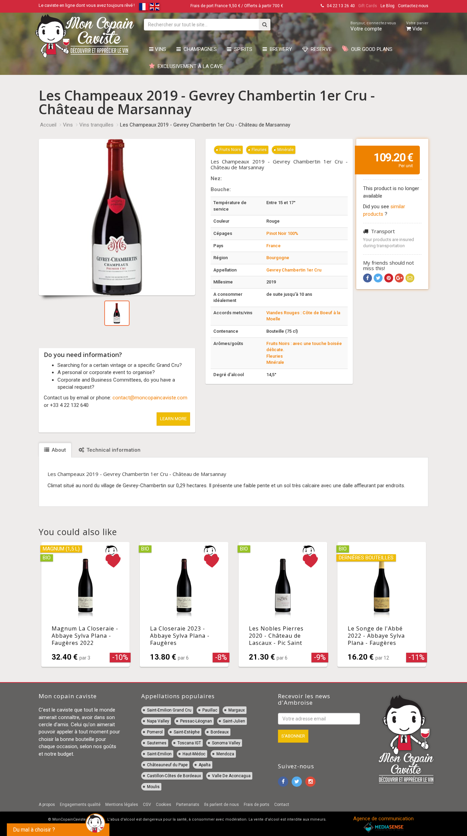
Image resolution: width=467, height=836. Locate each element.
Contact (281, 804)
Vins (160, 49)
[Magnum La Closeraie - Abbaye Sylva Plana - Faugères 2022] (85, 604)
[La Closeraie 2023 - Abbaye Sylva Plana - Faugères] (184, 604)
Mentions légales (121, 804)
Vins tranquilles (96, 125)
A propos (47, 804)
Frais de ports (256, 804)
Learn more (173, 418)
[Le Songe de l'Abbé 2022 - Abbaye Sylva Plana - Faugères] (381, 604)
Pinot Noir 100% (282, 233)
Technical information (113, 450)
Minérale (285, 149)
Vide (417, 26)
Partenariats (187, 804)
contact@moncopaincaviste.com (149, 398)
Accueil (48, 125)
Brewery (279, 49)
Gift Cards (367, 5)
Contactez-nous (413, 5)
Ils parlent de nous (221, 804)
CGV (147, 804)
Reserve (320, 49)
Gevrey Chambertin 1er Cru (293, 270)
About (58, 450)
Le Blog (388, 5)
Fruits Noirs (230, 149)
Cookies (163, 804)
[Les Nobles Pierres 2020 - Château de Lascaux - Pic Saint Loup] (283, 604)
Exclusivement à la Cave (189, 66)
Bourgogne (277, 257)
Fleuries (259, 149)
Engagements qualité (80, 804)
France (273, 245)
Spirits (241, 49)
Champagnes (199, 49)
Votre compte (373, 26)
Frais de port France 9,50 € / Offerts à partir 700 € (236, 5)
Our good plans (370, 49)
